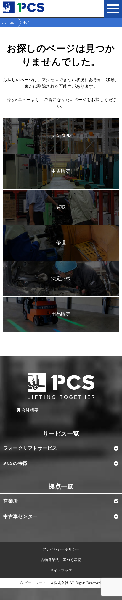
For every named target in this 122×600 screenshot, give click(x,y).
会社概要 (30, 410)
